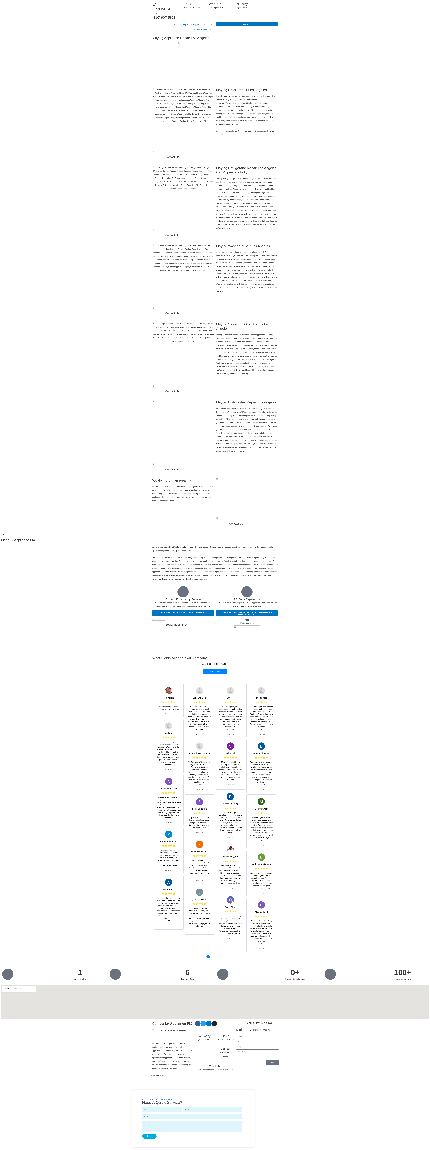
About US (208, 24)
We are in (215, 4)
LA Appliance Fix (190, 1075)
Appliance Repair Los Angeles (186, 24)
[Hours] (180, 5)
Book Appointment (176, 624)
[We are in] (206, 5)
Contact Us (172, 157)
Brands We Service (202, 30)
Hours (187, 4)
